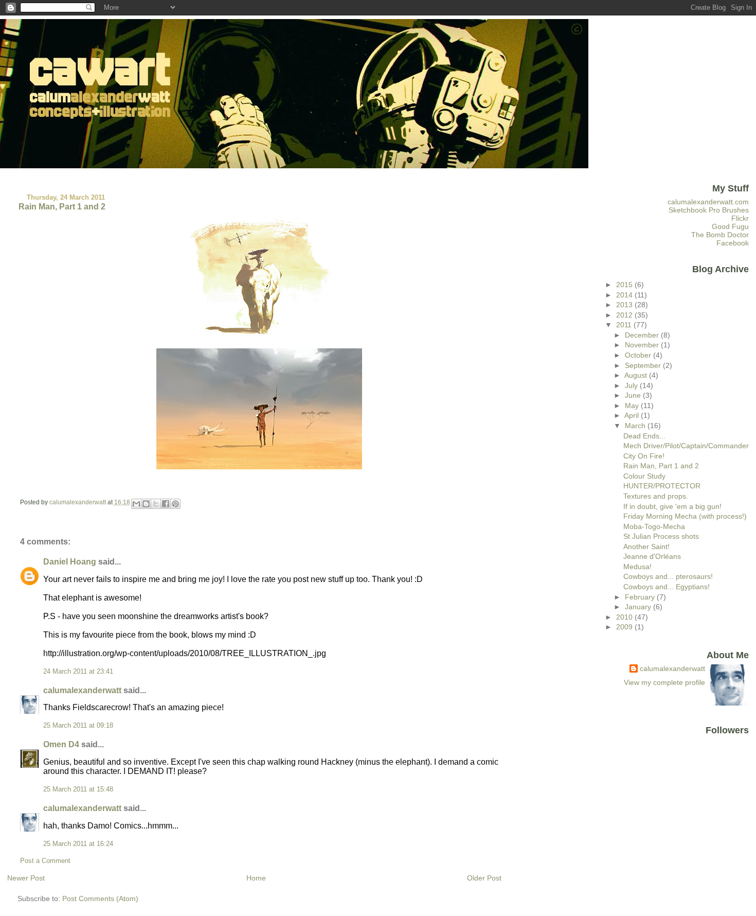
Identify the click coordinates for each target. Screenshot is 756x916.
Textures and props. (655, 496)
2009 (625, 627)
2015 (625, 284)
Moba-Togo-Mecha (654, 526)
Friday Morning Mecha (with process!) (685, 516)
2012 (625, 315)
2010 (625, 617)
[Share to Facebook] (165, 504)
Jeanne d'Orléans (652, 556)
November (643, 345)
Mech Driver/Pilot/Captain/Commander (686, 446)
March (636, 425)
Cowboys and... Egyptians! (666, 587)
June (634, 395)
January (639, 607)
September (644, 365)
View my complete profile (664, 682)
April (632, 415)
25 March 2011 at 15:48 (78, 789)
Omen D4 (61, 744)
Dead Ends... (644, 436)
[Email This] (136, 504)
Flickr (740, 218)
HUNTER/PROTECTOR (661, 486)
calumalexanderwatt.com (708, 202)
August (636, 375)
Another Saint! (646, 546)
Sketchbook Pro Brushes (709, 210)
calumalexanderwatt (82, 690)
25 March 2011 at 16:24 (78, 844)
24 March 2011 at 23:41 (78, 671)
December (643, 335)
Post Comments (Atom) (100, 898)
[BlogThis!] (146, 504)
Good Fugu (730, 226)
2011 (625, 325)
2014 (625, 295)
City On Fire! (643, 456)
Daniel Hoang (69, 561)
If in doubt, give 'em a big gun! (672, 506)
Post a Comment (45, 861)
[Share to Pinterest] (175, 504)
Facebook (732, 243)
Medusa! (637, 566)
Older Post (484, 878)
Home (256, 878)
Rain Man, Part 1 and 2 (661, 466)
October (639, 355)
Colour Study (644, 476)
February (641, 597)
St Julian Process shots (661, 536)
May (633, 405)
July (632, 385)
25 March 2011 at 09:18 (78, 725)
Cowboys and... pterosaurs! (668, 576)
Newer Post (26, 878)
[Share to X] (156, 504)
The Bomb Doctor (720, 235)
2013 (625, 305)
